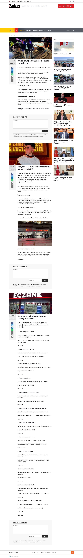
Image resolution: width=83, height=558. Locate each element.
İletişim (42, 552)
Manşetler (13, 1)
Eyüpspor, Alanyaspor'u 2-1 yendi (32, 30)
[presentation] (13, 30)
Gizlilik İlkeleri (47, 552)
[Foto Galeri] (73, 1)
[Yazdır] (12, 79)
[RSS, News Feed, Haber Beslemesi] (72, 552)
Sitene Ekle (29, 1)
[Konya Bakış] (14, 6)
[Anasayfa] (9, 1)
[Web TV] (70, 1)
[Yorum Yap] (12, 81)
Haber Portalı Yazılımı (15, 556)
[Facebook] (12, 68)
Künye (38, 552)
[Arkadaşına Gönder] (12, 77)
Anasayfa (33, 552)
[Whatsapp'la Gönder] (12, 74)
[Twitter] (12, 70)
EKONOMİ (37, 6)
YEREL (28, 6)
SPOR (32, 6)
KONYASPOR (44, 6)
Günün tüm (70, 30)
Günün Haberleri (19, 1)
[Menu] (60, 6)
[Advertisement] (41, 19)
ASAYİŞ (24, 6)
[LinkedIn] (12, 72)
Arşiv (25, 1)
